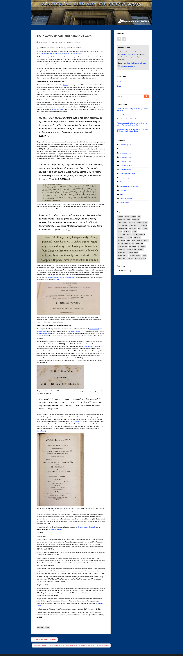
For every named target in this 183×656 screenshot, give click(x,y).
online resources (122, 246)
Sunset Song (121, 258)
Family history (124, 178)
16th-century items (126, 145)
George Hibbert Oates (66, 277)
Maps (121, 194)
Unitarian (65, 85)
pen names (132, 246)
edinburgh (144, 225)
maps (128, 240)
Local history (124, 190)
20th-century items (126, 161)
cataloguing (135, 219)
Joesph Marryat (94, 329)
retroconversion (131, 249)
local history (128, 237)
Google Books (77, 421)
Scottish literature (123, 255)
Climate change (122, 222)
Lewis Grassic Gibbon (138, 234)
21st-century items (126, 165)
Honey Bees (127, 231)
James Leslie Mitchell (124, 234)
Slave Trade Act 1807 (90, 346)
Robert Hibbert (52, 277)
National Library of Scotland (130, 54)
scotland (140, 249)
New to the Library (126, 198)
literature (120, 237)
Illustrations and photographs (129, 186)
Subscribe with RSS (130, 66)
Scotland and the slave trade (86, 527)
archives (133, 216)
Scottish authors (122, 252)
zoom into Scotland (140, 258)
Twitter (119, 86)
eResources (132, 228)
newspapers (139, 243)
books (128, 219)
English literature (123, 228)
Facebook (120, 82)
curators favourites (142, 222)
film (139, 228)
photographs (141, 246)
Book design (121, 219)
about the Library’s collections (136, 63)
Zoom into (130, 258)
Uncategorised (125, 202)
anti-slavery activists (55, 529)
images (134, 231)
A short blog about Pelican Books (128, 119)
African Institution (75, 331)
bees (139, 216)
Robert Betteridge (59, 42)
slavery (47, 627)
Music (133, 240)
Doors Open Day (134, 225)
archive (127, 216)
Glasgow (144, 228)
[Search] (146, 96)
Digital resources (125, 169)
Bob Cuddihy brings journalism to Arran (130, 115)
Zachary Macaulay (57, 109)
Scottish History (133, 252)
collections (132, 222)
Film (121, 182)
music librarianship (142, 240)
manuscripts (137, 237)
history (120, 231)
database (56, 279)
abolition (120, 216)
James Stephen (41, 331)
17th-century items (126, 149)
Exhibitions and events (127, 174)
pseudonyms (121, 249)
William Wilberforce (44, 333)
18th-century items (126, 153)
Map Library (121, 240)
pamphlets (40, 627)
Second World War (135, 255)
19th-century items (75, 42)
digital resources (122, 225)
